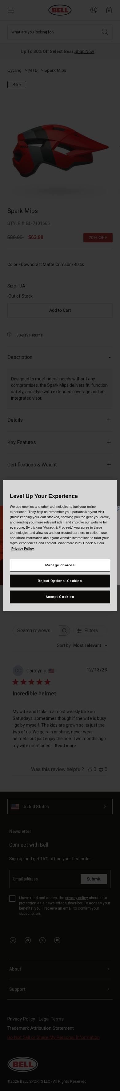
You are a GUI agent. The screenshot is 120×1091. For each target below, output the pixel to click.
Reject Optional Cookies (60, 581)
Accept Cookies (60, 597)
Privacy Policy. (22, 548)
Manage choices (60, 565)
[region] (60, 545)
